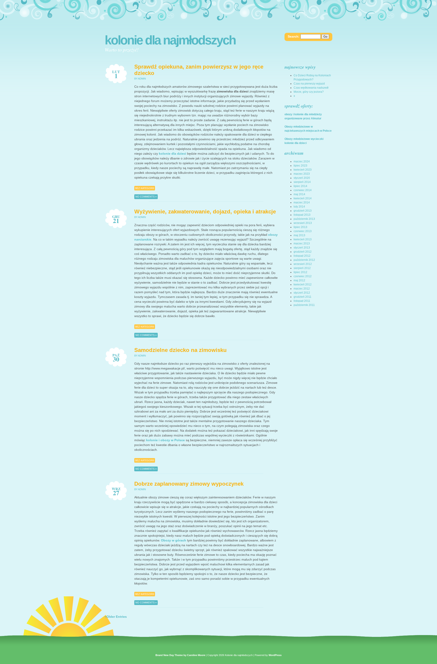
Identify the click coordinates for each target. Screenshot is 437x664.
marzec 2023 (302, 173)
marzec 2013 (302, 243)
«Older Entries (116, 616)
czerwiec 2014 (303, 190)
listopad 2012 (302, 255)
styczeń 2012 (302, 292)
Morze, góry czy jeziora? (309, 91)
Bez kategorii (144, 188)
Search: (294, 36)
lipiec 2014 (300, 186)
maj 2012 (299, 280)
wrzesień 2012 (303, 264)
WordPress (275, 655)
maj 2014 (299, 194)
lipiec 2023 (300, 165)
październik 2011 (304, 305)
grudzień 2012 (303, 251)
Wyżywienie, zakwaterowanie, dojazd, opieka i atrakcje (205, 211)
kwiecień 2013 (303, 239)
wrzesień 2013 (303, 223)
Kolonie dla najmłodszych (170, 40)
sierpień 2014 (302, 182)
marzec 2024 (302, 161)
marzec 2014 (302, 202)
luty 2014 (299, 206)
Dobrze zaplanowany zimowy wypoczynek (189, 484)
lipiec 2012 (300, 272)
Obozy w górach (173, 540)
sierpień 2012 (302, 268)
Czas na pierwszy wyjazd (309, 83)
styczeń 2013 (302, 247)
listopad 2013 (302, 214)
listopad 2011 (302, 301)
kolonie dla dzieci (172, 153)
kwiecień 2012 (303, 284)
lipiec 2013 (300, 227)
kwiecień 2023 (303, 169)
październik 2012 (304, 259)
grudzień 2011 (302, 296)
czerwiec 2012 (303, 276)
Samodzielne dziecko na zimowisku (180, 350)
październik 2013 (304, 218)
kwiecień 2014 (303, 198)
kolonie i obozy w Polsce (165, 440)
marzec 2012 (302, 288)
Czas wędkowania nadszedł (311, 87)
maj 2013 (299, 235)
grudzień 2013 (303, 210)
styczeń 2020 (302, 177)
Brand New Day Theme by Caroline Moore (180, 655)
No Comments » (146, 196)
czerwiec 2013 (303, 231)
